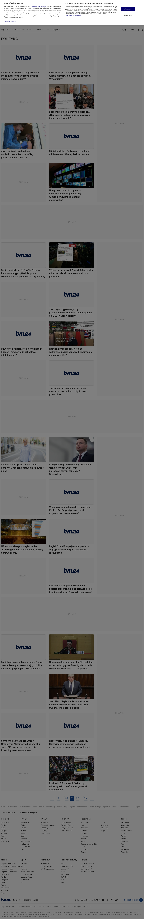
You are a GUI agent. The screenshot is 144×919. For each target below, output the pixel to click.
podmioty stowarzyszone (39, 6)
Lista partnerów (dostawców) (73, 15)
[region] (72, 12)
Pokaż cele (128, 15)
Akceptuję (127, 9)
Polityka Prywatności (10, 21)
